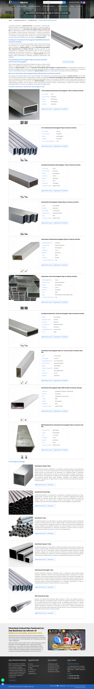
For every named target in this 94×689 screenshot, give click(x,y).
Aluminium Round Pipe (42, 492)
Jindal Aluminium (63, 6)
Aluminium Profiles (54, 666)
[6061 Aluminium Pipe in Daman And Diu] (21, 606)
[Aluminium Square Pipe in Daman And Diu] (21, 476)
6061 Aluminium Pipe (42, 596)
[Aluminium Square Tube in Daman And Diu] (21, 555)
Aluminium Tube (40, 518)
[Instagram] (84, 2)
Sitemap (31, 671)
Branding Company (80, 687)
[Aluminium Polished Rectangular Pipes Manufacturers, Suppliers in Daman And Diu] (24, 253)
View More (51, 484)
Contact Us (79, 6)
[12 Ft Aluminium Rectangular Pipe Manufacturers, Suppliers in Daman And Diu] (24, 141)
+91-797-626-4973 (74, 678)
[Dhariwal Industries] (18, 2)
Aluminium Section (54, 668)
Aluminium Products (34, 6)
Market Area (32, 673)
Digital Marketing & (80, 686)
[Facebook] (81, 2)
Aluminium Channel (54, 671)
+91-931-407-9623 (74, 2)
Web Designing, (71, 686)
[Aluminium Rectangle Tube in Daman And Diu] (21, 581)
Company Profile (21, 6)
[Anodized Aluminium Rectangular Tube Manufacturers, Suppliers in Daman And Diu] (24, 178)
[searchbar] (64, 2)
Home (13, 6)
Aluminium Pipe (32, 20)
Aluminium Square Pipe (43, 466)
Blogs (72, 6)
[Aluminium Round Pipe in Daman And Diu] (21, 502)
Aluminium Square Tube (43, 544)
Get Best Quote (47, 109)
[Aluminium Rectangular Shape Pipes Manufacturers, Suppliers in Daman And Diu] (24, 216)
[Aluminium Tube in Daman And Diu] (21, 528)
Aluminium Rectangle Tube (44, 570)
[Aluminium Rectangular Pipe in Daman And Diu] (68, 42)
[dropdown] (40, 6)
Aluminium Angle (53, 669)
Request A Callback (62, 109)
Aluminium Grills (53, 664)
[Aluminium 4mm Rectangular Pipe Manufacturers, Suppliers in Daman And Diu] (24, 290)
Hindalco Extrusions (48, 6)
